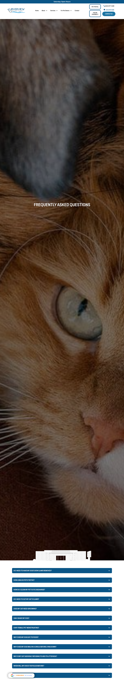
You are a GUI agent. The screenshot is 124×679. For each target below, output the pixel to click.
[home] (16, 10)
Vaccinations (85, 18)
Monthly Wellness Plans (69, 18)
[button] (44, 11)
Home (37, 10)
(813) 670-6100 (110, 10)
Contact (77, 10)
